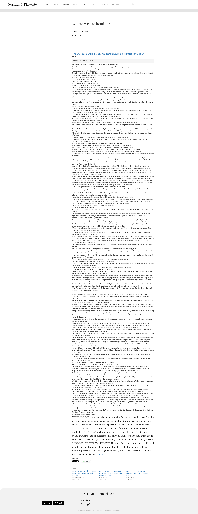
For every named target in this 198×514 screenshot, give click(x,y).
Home (48, 4)
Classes (84, 4)
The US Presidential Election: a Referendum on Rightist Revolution (108, 54)
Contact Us (104, 4)
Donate (47, 503)
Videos (94, 4)
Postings (66, 4)
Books (75, 4)
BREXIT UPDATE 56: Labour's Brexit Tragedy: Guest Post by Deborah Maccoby (84, 473)
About (56, 4)
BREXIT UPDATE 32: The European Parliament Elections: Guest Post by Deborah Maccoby (110, 473)
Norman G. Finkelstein (23, 4)
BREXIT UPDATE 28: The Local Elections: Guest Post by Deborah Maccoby (137, 473)
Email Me (100, 454)
